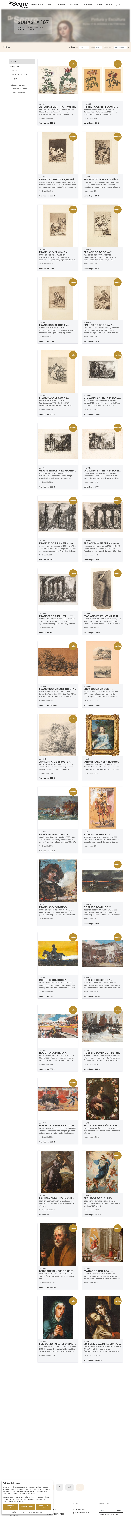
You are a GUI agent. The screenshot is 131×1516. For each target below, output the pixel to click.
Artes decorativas (19, 74)
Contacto (52, 1509)
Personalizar (27, 1507)
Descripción (108, 47)
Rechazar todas (43, 1507)
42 (69, 1487)
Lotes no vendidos (19, 89)
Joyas (14, 78)
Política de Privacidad (35, 1512)
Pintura (15, 70)
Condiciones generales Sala (81, 1511)
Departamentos (55, 1513)
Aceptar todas (10, 1507)
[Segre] (18, 4)
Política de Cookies (18, 1512)
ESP (108, 4)
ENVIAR (118, 1510)
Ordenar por (74, 47)
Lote (93, 47)
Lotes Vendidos (18, 93)
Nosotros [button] (36, 4)
